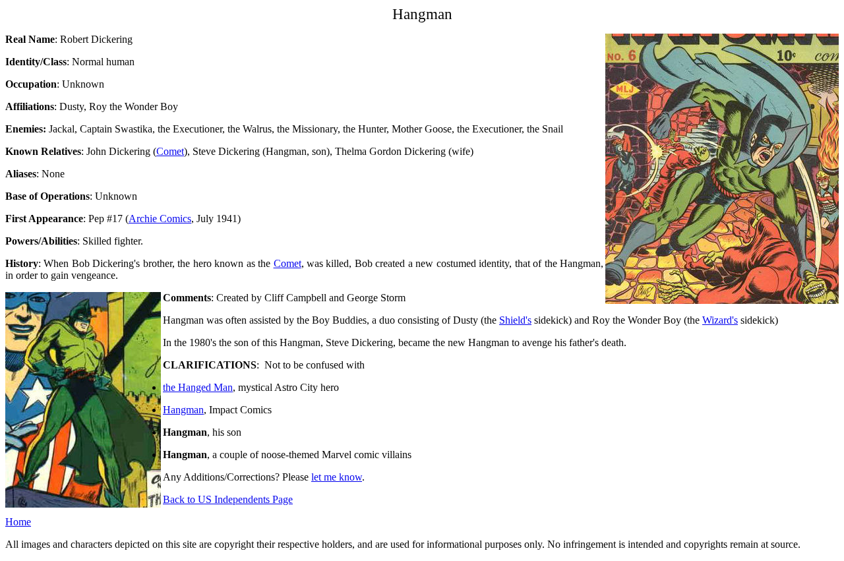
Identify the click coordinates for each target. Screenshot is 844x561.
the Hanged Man (198, 387)
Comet (170, 151)
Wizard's (720, 320)
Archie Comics (160, 218)
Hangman (183, 409)
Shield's (515, 320)
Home (18, 521)
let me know (336, 477)
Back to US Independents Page (228, 499)
